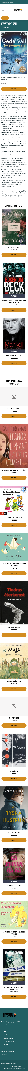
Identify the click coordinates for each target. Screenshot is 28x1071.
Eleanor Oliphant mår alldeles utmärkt (14, 470)
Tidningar (4, 79)
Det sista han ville (14, 247)
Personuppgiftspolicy (9, 1068)
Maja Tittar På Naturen (14, 681)
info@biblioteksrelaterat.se (7, 2)
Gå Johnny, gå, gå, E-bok (14, 886)
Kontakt (14, 1066)
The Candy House (14, 718)
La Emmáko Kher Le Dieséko (14, 518)
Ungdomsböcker (8, 1038)
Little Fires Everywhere (14, 409)
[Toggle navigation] (3, 10)
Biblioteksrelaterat (9, 1041)
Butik (5, 18)
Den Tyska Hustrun (14, 833)
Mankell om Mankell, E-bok (14, 356)
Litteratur (11, 78)
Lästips (6, 1035)
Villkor (20, 1066)
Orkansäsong (14, 771)
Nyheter (6, 1044)
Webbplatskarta (20, 1068)
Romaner (16, 78)
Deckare (22, 78)
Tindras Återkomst (14, 627)
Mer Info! (14, 89)
